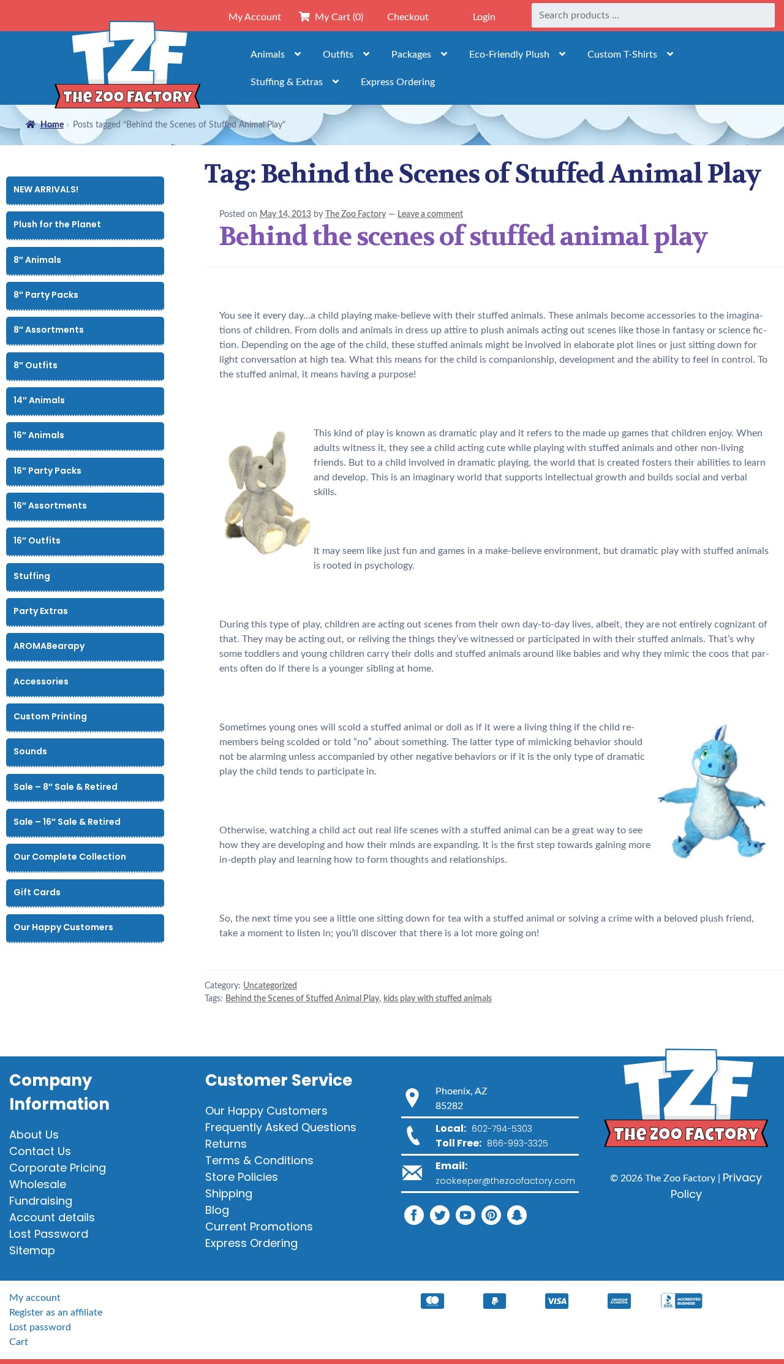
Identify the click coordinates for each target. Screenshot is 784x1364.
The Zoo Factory (355, 214)
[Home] (127, 68)
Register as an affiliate (55, 1312)
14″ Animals (39, 400)
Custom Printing (50, 716)
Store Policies (241, 1176)
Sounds (30, 751)
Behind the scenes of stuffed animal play (463, 236)
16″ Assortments (50, 505)
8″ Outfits (35, 365)
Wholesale (37, 1184)
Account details (52, 1217)
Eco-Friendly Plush (509, 54)
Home (52, 125)
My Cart (336, 17)
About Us (34, 1134)
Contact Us (40, 1151)
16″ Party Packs (47, 470)
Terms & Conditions (259, 1160)
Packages (411, 54)
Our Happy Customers (63, 927)
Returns (226, 1143)
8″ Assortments (48, 330)
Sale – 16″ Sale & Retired (67, 822)
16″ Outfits (37, 540)
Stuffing (31, 576)
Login (484, 17)
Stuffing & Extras (287, 82)
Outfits (338, 54)
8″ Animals (37, 260)
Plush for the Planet (57, 224)
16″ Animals (38, 435)
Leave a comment (430, 214)
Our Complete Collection (69, 857)
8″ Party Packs (45, 295)
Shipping (228, 1193)
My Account (254, 17)
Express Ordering (398, 82)
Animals (268, 54)
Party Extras (40, 611)
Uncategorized (270, 986)
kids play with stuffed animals (437, 999)
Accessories (41, 681)
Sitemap (32, 1250)
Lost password (40, 1327)
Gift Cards (37, 892)
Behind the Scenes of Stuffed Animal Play (302, 999)
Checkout (408, 17)
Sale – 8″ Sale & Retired (65, 787)
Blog (217, 1210)
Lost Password (48, 1233)
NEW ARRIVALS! (45, 189)
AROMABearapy (49, 646)
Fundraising (40, 1200)
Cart (18, 1342)
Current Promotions (259, 1226)
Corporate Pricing (57, 1167)
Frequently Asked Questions (280, 1127)
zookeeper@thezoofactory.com (505, 1181)
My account (35, 1298)
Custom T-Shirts (622, 54)
